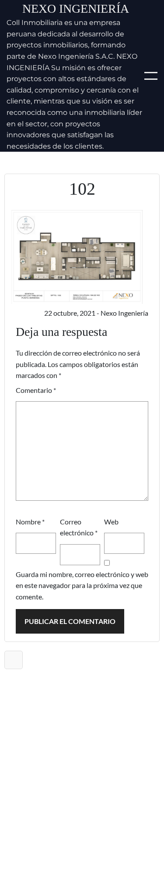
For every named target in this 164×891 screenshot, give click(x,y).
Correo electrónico (79, 527)
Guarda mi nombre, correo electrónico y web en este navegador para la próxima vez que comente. (82, 585)
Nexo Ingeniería (75, 8)
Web (111, 521)
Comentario (36, 390)
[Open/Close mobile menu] (150, 76)
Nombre (30, 521)
